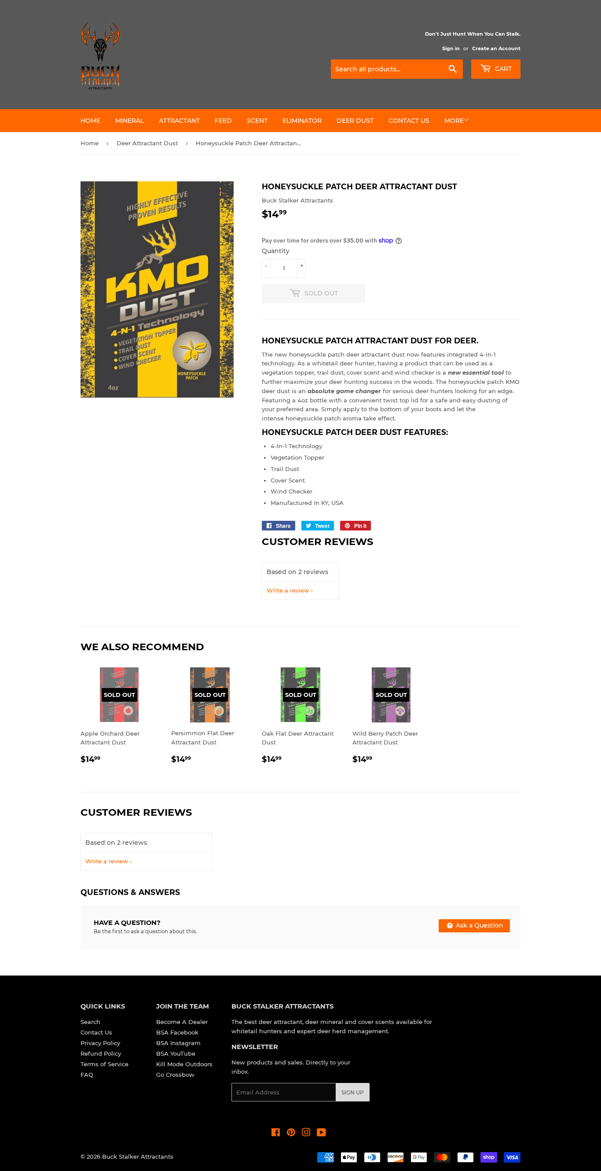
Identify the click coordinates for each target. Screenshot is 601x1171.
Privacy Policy (100, 1042)
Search (90, 1021)
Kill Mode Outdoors (184, 1064)
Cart (502, 69)
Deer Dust (355, 121)
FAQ (87, 1074)
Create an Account (496, 48)
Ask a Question (478, 925)
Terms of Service (104, 1064)
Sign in (451, 48)
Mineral (129, 121)
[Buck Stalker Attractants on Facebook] (275, 1133)
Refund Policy (101, 1053)
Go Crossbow (175, 1074)
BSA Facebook (177, 1032)
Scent (257, 121)
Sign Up (352, 1092)
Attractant (179, 121)
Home (90, 121)
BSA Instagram (178, 1042)
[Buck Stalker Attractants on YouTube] (321, 1133)
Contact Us (408, 121)
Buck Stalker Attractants (137, 1156)
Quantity (276, 251)
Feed (223, 121)
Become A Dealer (182, 1021)
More (454, 121)
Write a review (288, 590)
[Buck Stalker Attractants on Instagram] (306, 1133)
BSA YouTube (175, 1053)
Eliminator (302, 121)
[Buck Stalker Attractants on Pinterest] (291, 1133)
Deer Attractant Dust (147, 143)
